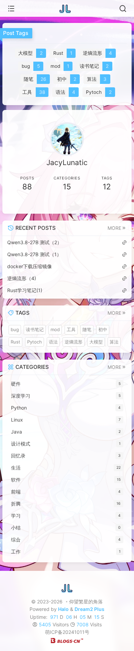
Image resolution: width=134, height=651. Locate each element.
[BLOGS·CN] (67, 640)
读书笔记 (35, 329)
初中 (102, 329)
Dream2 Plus (89, 609)
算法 (114, 342)
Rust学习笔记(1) (24, 290)
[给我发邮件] (97, 203)
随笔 (86, 329)
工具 (71, 329)
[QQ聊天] (37, 203)
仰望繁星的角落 (86, 601)
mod (55, 329)
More (114, 228)
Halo (63, 609)
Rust (15, 342)
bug (15, 329)
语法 (53, 342)
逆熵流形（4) (21, 278)
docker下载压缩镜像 (29, 266)
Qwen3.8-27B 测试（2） (34, 242)
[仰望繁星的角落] (66, 8)
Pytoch (34, 342)
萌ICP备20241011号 (67, 632)
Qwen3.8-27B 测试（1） (34, 254)
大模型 (96, 342)
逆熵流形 (73, 342)
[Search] (123, 8)
